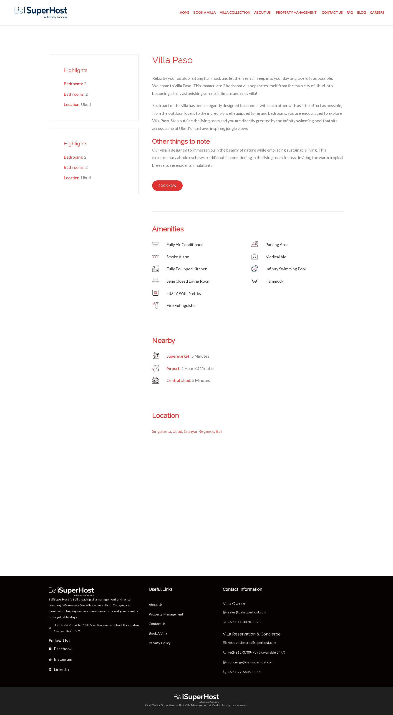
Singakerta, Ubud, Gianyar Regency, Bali (187, 431)
